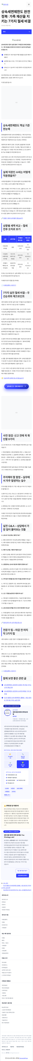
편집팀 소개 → (7, 795)
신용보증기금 (4, 1017)
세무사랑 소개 (5, 899)
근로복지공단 (4, 990)
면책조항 (3, 902)
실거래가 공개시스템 (6, 970)
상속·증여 (5, 883)
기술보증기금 (4, 1020)
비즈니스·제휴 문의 (6, 1049)
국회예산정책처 (5, 953)
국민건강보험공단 (5, 988)
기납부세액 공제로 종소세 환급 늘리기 (13, 378)
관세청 (3, 948)
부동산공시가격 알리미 (6, 972)
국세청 (3, 922)
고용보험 (3, 993)
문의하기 (3, 904)
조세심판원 (4, 950)
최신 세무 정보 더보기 (22, 871)
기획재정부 (4, 927)
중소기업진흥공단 (5, 1022)
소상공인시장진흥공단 (6, 1010)
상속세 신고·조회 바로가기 (15, 386)
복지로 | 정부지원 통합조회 (7, 998)
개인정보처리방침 (20, 1046)
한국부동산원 (4, 967)
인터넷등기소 (4, 965)
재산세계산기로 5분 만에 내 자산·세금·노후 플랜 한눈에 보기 (17, 890)
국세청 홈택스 (5, 919)
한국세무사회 (4, 925)
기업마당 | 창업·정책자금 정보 (8, 1012)
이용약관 (3, 907)
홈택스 (3, 940)
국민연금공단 (4, 985)
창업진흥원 (4, 1015)
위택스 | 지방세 (5, 943)
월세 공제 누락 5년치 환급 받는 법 (12, 622)
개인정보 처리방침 (5, 909)
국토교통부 (4, 962)
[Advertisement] (16, 102)
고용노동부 (4, 995)
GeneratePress (23, 1058)
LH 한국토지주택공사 (6, 975)
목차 (4, 32)
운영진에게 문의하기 (22, 875)
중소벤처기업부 (5, 1007)
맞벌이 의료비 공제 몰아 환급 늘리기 (13, 218)
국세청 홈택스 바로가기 (9, 285)
